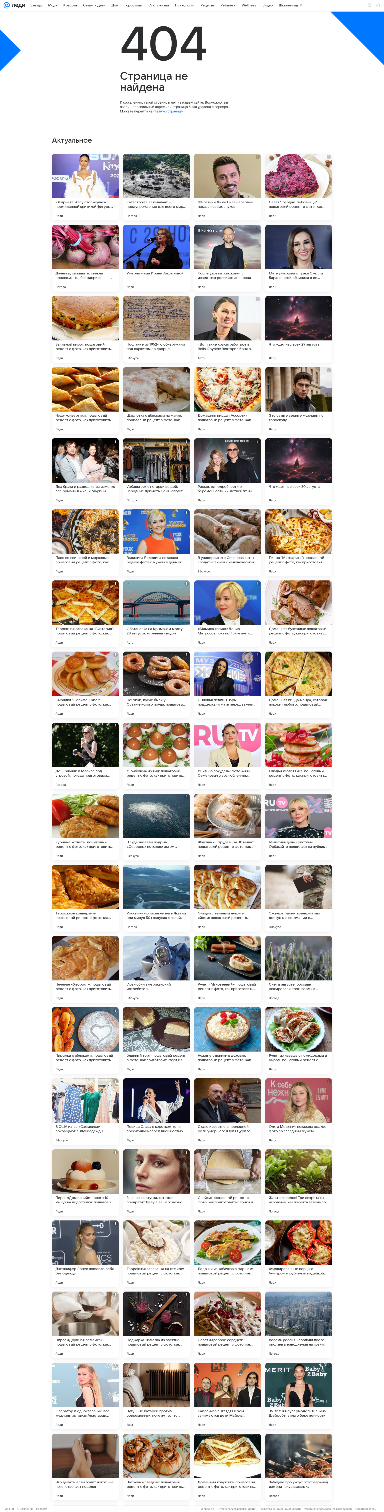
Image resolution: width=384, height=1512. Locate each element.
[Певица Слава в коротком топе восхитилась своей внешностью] (156, 1111)
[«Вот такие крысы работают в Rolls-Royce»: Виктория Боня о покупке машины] (227, 329)
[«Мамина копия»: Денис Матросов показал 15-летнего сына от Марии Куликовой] (227, 613)
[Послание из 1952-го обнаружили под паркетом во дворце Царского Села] (156, 329)
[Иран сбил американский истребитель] (156, 969)
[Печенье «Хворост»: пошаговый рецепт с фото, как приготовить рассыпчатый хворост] (85, 969)
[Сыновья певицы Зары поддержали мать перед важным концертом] (227, 685)
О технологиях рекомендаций (237, 1508)
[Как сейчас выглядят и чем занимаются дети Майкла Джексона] (227, 1396)
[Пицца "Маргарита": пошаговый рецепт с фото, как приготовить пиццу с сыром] (298, 542)
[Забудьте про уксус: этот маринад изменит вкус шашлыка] (298, 1467)
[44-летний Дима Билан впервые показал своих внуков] (227, 187)
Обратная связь (365, 1508)
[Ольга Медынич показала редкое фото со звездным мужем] (298, 1111)
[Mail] (7, 5)
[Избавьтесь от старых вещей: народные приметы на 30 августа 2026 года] (156, 471)
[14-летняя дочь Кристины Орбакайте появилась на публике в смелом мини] (298, 827)
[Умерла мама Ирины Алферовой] (156, 258)
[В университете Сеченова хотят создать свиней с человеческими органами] (227, 542)
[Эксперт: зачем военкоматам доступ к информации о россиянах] (298, 898)
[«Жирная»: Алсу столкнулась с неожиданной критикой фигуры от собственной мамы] (85, 187)
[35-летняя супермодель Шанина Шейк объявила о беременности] (298, 1396)
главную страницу (168, 111)
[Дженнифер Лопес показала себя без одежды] (85, 1253)
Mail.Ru (9, 1508)
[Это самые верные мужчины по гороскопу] (298, 400)
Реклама (42, 1508)
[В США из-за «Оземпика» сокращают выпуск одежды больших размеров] (85, 1111)
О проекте (207, 1508)
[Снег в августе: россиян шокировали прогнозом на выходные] (298, 969)
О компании (25, 1508)
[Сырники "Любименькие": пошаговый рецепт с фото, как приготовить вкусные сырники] (85, 685)
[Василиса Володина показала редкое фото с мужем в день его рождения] (156, 542)
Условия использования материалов (328, 1508)
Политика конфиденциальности (280, 1508)
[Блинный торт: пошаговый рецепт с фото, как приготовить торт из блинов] (156, 1040)
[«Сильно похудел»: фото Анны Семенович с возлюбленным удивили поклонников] (227, 756)
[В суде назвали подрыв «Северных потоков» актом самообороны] (156, 827)
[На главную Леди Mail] (17, 5)
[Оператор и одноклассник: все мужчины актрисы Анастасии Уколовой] (85, 1396)
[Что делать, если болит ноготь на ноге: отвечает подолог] (85, 1467)
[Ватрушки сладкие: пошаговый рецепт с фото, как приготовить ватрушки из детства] (156, 1467)
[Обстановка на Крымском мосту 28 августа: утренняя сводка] (156, 613)
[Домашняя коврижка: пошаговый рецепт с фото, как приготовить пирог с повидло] (227, 1467)
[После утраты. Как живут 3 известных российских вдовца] (227, 258)
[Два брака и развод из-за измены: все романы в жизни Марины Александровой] (85, 471)
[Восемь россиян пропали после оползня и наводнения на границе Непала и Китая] (298, 1325)
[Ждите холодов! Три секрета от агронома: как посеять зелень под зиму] (298, 1182)
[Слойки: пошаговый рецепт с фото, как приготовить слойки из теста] (227, 1182)
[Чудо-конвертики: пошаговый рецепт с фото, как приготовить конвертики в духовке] (85, 400)
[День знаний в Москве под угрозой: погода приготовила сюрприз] (85, 756)
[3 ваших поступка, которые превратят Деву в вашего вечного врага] (156, 1182)
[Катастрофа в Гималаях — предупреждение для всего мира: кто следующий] (156, 187)
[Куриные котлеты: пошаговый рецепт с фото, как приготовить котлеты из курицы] (85, 827)
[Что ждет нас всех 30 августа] (298, 471)
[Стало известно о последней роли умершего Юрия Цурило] (227, 1111)
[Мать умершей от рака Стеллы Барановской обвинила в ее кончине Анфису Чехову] (298, 258)
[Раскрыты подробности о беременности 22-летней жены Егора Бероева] (227, 471)
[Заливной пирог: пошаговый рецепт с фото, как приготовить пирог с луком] (85, 329)
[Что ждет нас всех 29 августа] (298, 329)
